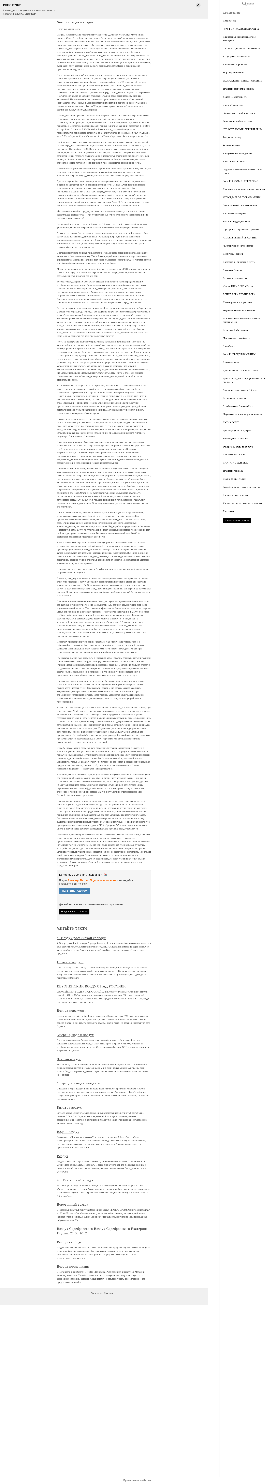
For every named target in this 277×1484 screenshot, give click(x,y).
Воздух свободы (69, 1242)
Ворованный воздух (72, 1204)
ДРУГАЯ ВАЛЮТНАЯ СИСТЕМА (240, 370)
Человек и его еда (231, 145)
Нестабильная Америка (234, 213)
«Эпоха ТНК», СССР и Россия (238, 286)
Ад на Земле (229, 346)
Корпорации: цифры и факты (237, 120)
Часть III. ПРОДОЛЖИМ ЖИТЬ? (239, 354)
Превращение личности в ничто (239, 261)
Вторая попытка (231, 362)
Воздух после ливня (73, 1266)
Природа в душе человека (235, 494)
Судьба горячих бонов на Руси (238, 406)
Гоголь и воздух (70, 962)
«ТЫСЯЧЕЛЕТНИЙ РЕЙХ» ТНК (240, 237)
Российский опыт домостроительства (241, 486)
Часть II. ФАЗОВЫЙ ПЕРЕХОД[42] (240, 180)
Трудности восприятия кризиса (238, 88)
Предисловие (229, 20)
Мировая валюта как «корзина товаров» (242, 414)
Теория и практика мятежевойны (239, 310)
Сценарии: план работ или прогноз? (241, 229)
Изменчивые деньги (233, 253)
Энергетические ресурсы (235, 161)
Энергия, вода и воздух (75, 1034)
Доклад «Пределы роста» (235, 96)
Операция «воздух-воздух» (78, 1083)
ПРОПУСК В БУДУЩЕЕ (235, 462)
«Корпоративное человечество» (238, 245)
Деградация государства (235, 277)
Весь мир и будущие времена (237, 221)
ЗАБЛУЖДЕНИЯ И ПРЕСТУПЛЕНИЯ (242, 80)
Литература (228, 511)
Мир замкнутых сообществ (236, 337)
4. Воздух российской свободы (81, 937)
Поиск (247, 3)
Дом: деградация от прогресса (237, 430)
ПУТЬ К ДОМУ (231, 422)
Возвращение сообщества (235, 438)
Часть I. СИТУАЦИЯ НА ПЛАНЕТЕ (241, 28)
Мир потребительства (233, 72)
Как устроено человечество (236, 56)
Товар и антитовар (232, 137)
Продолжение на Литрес (237, 520)
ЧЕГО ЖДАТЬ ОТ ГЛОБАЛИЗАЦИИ (242, 197)
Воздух (62, 1156)
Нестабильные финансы (235, 64)
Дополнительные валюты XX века (240, 389)
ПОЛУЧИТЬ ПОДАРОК (74, 891)
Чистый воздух (69, 1059)
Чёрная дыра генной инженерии (239, 112)
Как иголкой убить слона (235, 329)
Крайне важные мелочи (234, 478)
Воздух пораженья (71, 1010)
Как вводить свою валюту (236, 397)
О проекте (96, 1293)
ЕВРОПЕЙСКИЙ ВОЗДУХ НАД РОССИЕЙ (91, 986)
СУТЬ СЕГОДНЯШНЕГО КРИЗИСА (241, 48)
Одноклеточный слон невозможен (240, 205)
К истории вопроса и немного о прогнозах (244, 189)
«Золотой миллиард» (233, 104)
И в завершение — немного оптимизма (242, 502)
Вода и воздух (68, 1131)
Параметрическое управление (237, 302)
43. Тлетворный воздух (75, 1180)
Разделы (108, 1293)
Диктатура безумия (232, 269)
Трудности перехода (233, 470)
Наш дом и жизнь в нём (234, 454)
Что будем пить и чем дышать (237, 153)
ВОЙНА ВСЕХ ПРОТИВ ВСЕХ (239, 294)
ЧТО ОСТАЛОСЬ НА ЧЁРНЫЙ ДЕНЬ (242, 129)
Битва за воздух (69, 1107)
